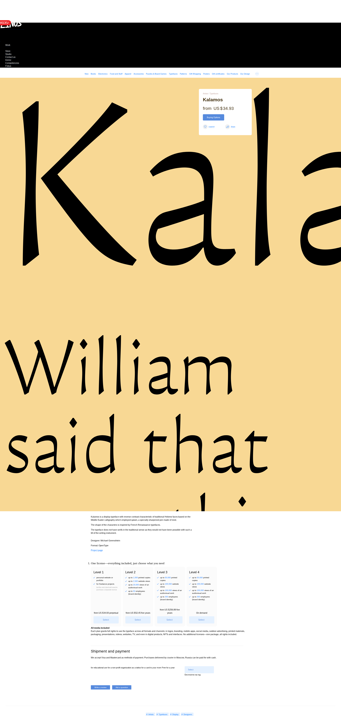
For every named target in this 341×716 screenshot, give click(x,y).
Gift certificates (218, 74)
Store (7, 51)
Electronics (102, 74)
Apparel (128, 74)
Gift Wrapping (195, 74)
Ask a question (122, 687)
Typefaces (173, 74)
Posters (206, 74)
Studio (8, 54)
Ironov (8, 60)
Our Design (245, 74)
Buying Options (213, 117)
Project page (97, 550)
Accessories (139, 74)
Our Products (232, 74)
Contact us (10, 57)
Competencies (12, 63)
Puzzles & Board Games (156, 74)
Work (7, 45)
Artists (205, 93)
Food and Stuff (116, 74)
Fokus (8, 66)
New (86, 74)
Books (93, 74)
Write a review (100, 687)
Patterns (183, 74)
